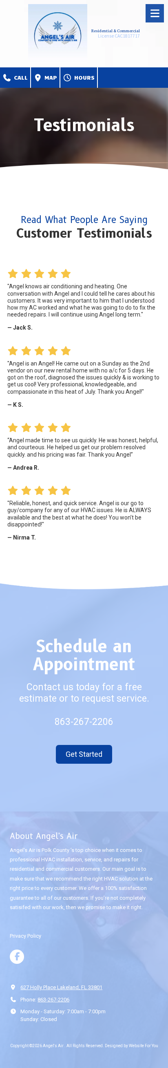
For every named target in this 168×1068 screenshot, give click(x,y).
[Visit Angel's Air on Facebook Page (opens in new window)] (17, 957)
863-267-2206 (53, 1000)
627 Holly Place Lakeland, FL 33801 (61, 987)
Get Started (84, 754)
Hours (83, 77)
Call (20, 77)
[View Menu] (155, 13)
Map (49, 77)
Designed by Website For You (131, 1045)
